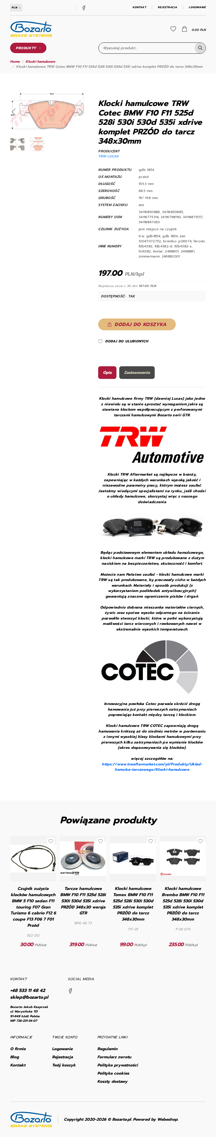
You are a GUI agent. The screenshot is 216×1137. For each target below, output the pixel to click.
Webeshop (167, 1119)
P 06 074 (183, 929)
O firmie (18, 1049)
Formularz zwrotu (114, 1057)
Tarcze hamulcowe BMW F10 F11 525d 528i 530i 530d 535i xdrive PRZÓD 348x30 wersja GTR (83, 901)
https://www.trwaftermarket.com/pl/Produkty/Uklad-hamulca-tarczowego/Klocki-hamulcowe (152, 766)
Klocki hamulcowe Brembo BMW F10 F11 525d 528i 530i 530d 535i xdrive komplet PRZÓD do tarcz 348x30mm (183, 904)
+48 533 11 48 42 (27, 990)
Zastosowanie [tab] (137, 373)
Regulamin (107, 1049)
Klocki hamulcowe (40, 61)
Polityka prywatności (117, 1065)
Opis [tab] (107, 373)
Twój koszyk (64, 1065)
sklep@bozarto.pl (29, 997)
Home (15, 61)
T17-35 (133, 929)
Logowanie (197, 7)
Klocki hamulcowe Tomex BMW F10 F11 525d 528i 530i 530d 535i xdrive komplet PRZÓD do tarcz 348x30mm (133, 904)
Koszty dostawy (112, 1081)
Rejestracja (167, 7)
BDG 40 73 (83, 923)
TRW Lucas (108, 156)
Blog (14, 1057)
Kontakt (139, 7)
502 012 (33, 935)
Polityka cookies (113, 1073)
